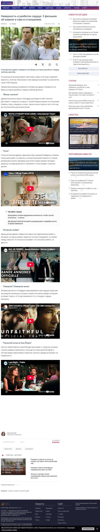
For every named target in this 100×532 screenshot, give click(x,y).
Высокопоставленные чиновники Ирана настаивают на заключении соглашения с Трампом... (85, 21)
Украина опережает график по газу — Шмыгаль (84, 189)
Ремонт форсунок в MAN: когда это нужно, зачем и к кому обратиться (84, 102)
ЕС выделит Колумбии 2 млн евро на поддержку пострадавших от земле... (84, 196)
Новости (61, 508)
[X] (43, 64)
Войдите (4, 491)
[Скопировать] (57, 64)
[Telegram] (36, 64)
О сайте (60, 514)
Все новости (82, 68)
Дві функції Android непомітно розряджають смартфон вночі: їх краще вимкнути (32, 222)
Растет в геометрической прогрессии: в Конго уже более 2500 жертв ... (84, 175)
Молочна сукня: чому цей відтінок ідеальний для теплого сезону (84, 107)
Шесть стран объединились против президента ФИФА (86, 55)
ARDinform (4, 510)
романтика (8, 449)
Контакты (61, 520)
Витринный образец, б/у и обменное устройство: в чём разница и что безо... (84, 87)
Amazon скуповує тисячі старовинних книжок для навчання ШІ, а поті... (44, 476)
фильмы (18, 449)
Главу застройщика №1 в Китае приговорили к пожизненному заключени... (82, 183)
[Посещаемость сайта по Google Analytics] (5, 504)
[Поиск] (90, 3)
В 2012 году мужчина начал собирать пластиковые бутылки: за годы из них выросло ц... (85, 62)
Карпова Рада (11, 433)
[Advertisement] (30, 415)
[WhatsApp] (50, 64)
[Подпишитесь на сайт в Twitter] (82, 514)
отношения (29, 449)
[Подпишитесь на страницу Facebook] (77, 514)
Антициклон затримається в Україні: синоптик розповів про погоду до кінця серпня (85, 34)
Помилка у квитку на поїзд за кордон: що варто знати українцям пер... (44, 461)
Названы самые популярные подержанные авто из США (42, 469)
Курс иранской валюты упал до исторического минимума (84, 28)
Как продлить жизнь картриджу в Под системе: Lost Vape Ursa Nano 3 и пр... (84, 95)
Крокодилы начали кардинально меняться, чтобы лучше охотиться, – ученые (31, 216)
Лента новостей (83, 73)
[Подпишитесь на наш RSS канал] (88, 514)
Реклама (61, 517)
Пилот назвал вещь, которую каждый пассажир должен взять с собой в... (83, 130)
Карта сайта (62, 523)
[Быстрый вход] (96, 3)
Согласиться (88, 529)
